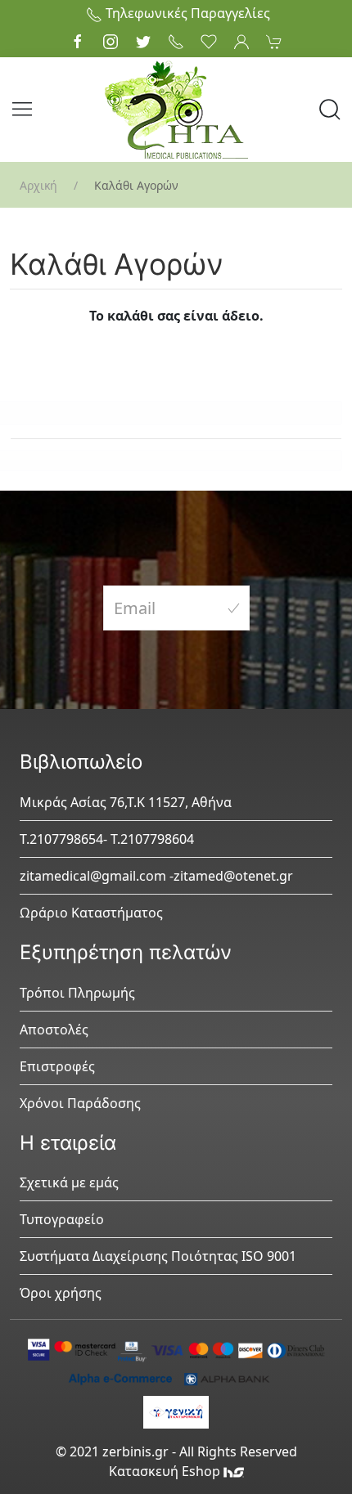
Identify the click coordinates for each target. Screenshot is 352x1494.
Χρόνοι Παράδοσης (80, 1103)
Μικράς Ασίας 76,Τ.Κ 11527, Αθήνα (126, 802)
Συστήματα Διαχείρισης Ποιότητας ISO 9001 (158, 1256)
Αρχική (38, 185)
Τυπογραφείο (62, 1219)
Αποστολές (54, 1030)
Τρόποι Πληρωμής (77, 993)
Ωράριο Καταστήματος (91, 913)
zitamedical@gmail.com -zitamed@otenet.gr (156, 876)
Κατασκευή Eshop (166, 1471)
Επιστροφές (57, 1066)
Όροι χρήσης (61, 1293)
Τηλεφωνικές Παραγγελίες (186, 13)
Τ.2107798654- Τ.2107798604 (107, 839)
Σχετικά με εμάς (69, 1182)
